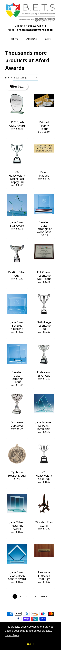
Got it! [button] (30, 644)
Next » (43, 596)
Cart (47, 39)
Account (31, 39)
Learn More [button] (12, 635)
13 (34, 596)
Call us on (30, 26)
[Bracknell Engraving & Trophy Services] (30, 20)
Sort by (8, 77)
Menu (14, 39)
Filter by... (16, 86)
